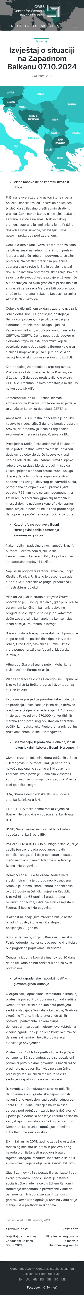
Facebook (33, 1287)
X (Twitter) (50, 1287)
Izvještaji (41, 41)
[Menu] (75, 26)
